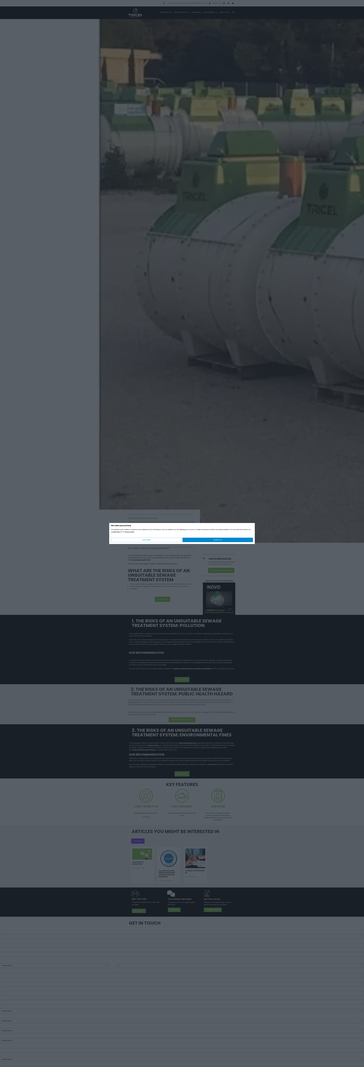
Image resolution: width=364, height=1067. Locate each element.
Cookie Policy (115, 532)
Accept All (217, 540)
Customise (146, 540)
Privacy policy (129, 532)
